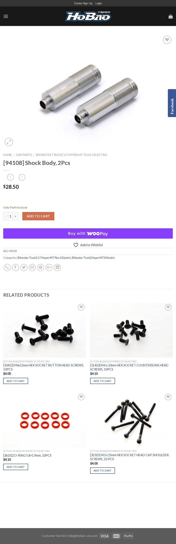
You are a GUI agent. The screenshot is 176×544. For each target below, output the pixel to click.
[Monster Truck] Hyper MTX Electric (93, 257)
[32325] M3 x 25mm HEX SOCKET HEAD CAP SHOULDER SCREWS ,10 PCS (129, 457)
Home (7, 155)
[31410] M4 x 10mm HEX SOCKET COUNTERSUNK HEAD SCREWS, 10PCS (129, 367)
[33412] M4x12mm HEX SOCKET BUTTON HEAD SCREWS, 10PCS (43, 367)
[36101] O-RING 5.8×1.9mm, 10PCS (27, 455)
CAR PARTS (24, 155)
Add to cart (38, 216)
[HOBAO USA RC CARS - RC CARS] (88, 16)
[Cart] (170, 16)
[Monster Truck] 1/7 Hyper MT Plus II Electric (71, 155)
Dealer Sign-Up (83, 3)
